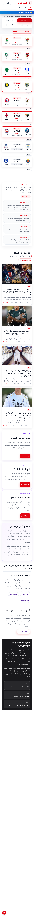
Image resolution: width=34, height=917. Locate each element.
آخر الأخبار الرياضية (23, 632)
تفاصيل (28, 48)
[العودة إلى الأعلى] (4, 913)
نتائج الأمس (25, 516)
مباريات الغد (25, 456)
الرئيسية (30, 7)
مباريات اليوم (25, 484)
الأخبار (18, 7)
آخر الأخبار (24, 196)
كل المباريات (25, 594)
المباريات (23, 7)
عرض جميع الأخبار (26, 260)
